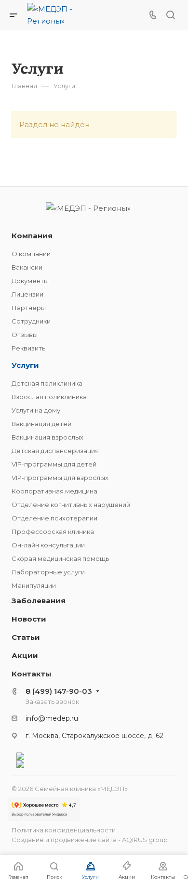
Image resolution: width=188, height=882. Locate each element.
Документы (30, 281)
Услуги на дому (36, 410)
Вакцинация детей (41, 424)
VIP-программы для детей (54, 464)
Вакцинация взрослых (47, 437)
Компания (32, 235)
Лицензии (27, 294)
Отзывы (25, 334)
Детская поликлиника (47, 383)
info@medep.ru (52, 718)
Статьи (26, 637)
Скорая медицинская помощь (60, 558)
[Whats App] (94, 756)
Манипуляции (34, 585)
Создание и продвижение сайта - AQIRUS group (90, 839)
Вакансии (27, 267)
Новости (29, 618)
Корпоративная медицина (54, 491)
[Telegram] (94, 764)
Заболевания (39, 600)
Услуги (25, 365)
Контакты (32, 673)
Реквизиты (29, 348)
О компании (31, 254)
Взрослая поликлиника (49, 397)
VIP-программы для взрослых (60, 477)
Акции (25, 655)
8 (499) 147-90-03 (59, 691)
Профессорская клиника (53, 531)
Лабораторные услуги (48, 572)
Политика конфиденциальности (64, 830)
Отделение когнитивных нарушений (71, 504)
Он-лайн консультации (48, 545)
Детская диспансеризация (55, 450)
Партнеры (29, 307)
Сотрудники (31, 321)
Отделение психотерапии (54, 518)
